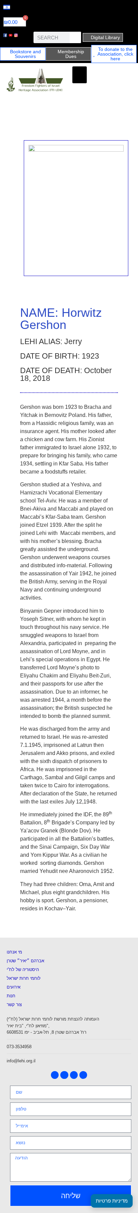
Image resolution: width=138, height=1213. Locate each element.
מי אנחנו (14, 951)
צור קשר (14, 1004)
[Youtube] (64, 1075)
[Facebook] (55, 1075)
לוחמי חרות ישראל (24, 978)
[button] (79, 74)
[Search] (75, 37)
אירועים (13, 987)
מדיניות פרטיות (112, 1201)
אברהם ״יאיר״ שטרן (25, 960)
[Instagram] (74, 1075)
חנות (11, 995)
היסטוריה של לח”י (23, 969)
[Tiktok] (83, 1075)
